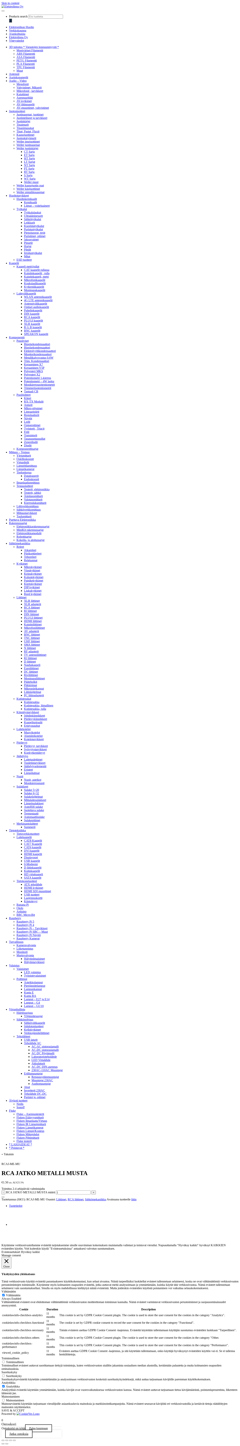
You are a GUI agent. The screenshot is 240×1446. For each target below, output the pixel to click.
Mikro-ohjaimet (33, 408)
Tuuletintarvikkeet (34, 762)
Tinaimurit (22, 124)
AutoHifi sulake (33, 806)
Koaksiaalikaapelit (35, 283)
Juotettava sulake (34, 810)
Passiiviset (22, 340)
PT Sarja (29, 168)
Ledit (27, 421)
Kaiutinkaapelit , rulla (37, 273)
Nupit (19, 776)
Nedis (19, 1104)
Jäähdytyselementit (35, 766)
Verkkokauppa (17, 30)
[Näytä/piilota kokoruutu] (6, 1440)
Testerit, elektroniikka (37, 489)
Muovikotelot (32, 732)
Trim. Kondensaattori (36, 361)
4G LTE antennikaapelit (38, 300)
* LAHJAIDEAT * (20, 1144)
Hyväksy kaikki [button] (30, 1252)
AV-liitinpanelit (25, 104)
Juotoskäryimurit (26, 138)
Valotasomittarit (33, 499)
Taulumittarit (24, 516)
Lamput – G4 (32, 1002)
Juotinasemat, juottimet (30, 114)
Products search (18, 16)
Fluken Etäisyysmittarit (30, 1117)
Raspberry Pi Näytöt (28, 935)
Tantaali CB (31, 391)
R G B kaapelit (33, 327)
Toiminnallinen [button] (10, 1358)
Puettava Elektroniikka (22, 519)
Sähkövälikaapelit (34, 1022)
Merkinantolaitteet (27, 823)
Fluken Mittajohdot (27, 1134)
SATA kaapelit (32, 877)
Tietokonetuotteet (26, 881)
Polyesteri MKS (33, 371)
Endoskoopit (31, 479)
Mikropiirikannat (34, 688)
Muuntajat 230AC (42, 1080)
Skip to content (10, 3)
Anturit (28, 405)
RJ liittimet (30, 611)
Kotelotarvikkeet (34, 739)
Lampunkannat (33, 989)
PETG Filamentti (26, 60)
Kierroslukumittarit (35, 502)
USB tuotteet (31, 894)
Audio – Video (18, 80)
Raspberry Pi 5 (25, 921)
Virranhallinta (17, 1009)
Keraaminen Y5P (34, 367)
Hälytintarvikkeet (34, 962)
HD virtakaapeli (33, 874)
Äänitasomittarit (33, 496)
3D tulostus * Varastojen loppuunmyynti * (34, 47)
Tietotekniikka (17, 830)
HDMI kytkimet (33, 887)
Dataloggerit (31, 475)
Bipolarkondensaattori (37, 344)
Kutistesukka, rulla (35, 708)
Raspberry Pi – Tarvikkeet (31, 928)
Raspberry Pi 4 (25, 925)
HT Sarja (29, 158)
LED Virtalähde (41, 1060)
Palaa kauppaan (38, 1428)
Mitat (27, 256)
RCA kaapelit (32, 317)
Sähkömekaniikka (19, 543)
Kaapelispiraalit (33, 722)
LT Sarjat (29, 161)
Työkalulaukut (32, 212)
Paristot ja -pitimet (34, 1097)
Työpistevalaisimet (35, 975)
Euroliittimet (31, 668)
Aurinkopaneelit (18, 77)
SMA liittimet (32, 644)
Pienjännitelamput (34, 985)
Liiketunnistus (24, 948)
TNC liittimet (32, 638)
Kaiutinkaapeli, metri (36, 276)
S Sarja (28, 175)
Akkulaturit (38, 1063)
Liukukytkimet (32, 590)
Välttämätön (13, 1295)
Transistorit (30, 435)
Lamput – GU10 (34, 1006)
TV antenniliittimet (35, 654)
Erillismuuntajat (33, 1073)
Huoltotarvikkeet (19, 195)
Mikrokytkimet (33, 567)
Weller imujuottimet (28, 141)
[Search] (10, 21)
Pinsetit (28, 242)
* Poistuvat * (16, 1147)
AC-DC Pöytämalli (43, 1053)
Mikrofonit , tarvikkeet (29, 90)
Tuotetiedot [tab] (15, 1205)
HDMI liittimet (33, 621)
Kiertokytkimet (33, 583)
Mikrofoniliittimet (34, 627)
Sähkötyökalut (32, 219)
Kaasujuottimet (25, 134)
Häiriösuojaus (24, 1012)
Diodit (28, 445)
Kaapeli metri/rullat (27, 266)
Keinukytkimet (33, 573)
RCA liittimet (32, 607)
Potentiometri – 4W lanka (39, 381)
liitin (133, 1199)
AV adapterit (31, 631)
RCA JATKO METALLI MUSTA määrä (30, 1192)
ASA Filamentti (25, 57)
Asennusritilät (24, 97)
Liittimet (21, 597)
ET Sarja (29, 155)
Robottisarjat (24, 536)
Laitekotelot (23, 729)
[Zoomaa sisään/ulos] (3, 1440)
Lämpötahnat (32, 773)
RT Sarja (29, 172)
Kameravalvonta (26, 945)
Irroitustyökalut (33, 253)
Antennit (14, 74)
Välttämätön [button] (9, 1291)
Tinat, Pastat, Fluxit (27, 131)
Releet (20, 546)
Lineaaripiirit (31, 411)
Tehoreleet (30, 556)
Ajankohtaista (17, 33)
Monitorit (22, 952)
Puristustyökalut (33, 229)
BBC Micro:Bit (25, 914)
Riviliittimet (31, 675)
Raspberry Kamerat (28, 938)
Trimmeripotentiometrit (37, 388)
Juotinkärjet (23, 121)
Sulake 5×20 (31, 789)
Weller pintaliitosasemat (30, 192)
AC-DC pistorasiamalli (45, 1049)
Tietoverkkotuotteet (27, 833)
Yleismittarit (23, 455)
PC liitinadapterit (34, 695)
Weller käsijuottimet (28, 188)
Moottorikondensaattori (38, 354)
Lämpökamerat (25, 469)
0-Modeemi (31, 864)
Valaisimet (22, 968)
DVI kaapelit (31, 850)
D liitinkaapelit (32, 867)
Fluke (12, 1110)
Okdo (19, 908)
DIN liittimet (31, 614)
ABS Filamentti (25, 53)
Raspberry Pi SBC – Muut (32, 931)
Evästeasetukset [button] (11, 1252)
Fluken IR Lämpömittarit (31, 1124)
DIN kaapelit (31, 313)
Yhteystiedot (16, 40)
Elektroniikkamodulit (28, 533)
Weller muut (31, 182)
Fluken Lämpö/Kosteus (30, 1131)
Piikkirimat (30, 685)
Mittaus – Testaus (19, 452)
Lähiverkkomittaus (27, 506)
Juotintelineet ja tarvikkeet (31, 117)
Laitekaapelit (24, 837)
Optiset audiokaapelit (36, 307)
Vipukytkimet (32, 570)
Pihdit (27, 249)
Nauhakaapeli (32, 665)
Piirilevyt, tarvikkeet (36, 746)
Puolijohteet (23, 394)
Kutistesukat (23, 698)
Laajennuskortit (33, 898)
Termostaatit (31, 813)
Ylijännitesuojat (33, 1016)
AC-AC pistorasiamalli (45, 1046)
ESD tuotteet (24, 259)
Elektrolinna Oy (18, 37)
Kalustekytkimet (33, 577)
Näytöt (28, 418)
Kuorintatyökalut (34, 226)
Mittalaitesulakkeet (35, 800)
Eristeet (28, 769)
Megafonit (22, 84)
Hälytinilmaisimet (34, 958)
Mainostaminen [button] (11, 1396)
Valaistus (14, 965)
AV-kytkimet (24, 101)
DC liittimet (31, 671)
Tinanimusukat (25, 128)
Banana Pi (22, 904)
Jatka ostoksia (18, 1434)
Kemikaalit (30, 202)
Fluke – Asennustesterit (30, 1114)
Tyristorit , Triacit (34, 428)
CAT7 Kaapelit (33, 844)
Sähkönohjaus (24, 1019)
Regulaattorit (31, 415)
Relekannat (30, 560)
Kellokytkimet (32, 1029)
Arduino (21, 911)
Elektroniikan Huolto (21, 27)
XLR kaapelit (32, 323)
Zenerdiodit (31, 442)
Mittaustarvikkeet (26, 513)
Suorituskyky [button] (9, 1372)
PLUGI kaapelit (33, 320)
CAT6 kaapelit (32, 847)
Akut (27, 1087)
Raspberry (15, 918)
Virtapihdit (22, 462)
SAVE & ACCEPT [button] (13, 1410)
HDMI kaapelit (33, 854)
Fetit (26, 432)
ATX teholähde (33, 884)
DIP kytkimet (32, 587)
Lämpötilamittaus (26, 465)
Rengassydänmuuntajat (45, 1076)
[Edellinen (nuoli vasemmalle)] (3, 1443)
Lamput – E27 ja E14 (37, 999)
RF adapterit (31, 651)
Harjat (27, 246)
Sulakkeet (22, 786)
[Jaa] (10, 1440)
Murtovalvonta (25, 955)
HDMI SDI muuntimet (37, 891)
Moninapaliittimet (34, 678)
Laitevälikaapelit (26, 293)
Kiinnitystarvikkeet (27, 712)
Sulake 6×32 (31, 793)
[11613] (3, 1197)
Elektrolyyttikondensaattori (40, 350)
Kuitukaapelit (32, 871)
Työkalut (21, 209)
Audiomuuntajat (41, 1083)
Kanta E (29, 992)
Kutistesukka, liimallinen (38, 705)
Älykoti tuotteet (18, 1100)
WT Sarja (29, 178)
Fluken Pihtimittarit (27, 1137)
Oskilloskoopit (25, 459)
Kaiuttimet (22, 94)
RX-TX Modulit (34, 401)
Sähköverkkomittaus (28, 509)
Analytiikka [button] (8, 1382)
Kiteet (27, 398)
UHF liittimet (32, 641)
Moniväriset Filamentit (29, 50)
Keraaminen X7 (33, 364)
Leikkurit (29, 222)
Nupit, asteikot (32, 779)
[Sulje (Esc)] (14, 1440)
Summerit (29, 827)
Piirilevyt (21, 742)
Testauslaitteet (24, 486)
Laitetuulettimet (33, 759)
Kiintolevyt (30, 901)
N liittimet (30, 648)
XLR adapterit (32, 604)
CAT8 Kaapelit (33, 840)
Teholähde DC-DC (35, 1093)
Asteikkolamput (33, 982)
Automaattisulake (34, 816)
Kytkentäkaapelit (34, 286)
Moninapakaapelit (34, 290)
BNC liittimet (32, 634)
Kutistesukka (31, 702)
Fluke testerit (24, 1141)
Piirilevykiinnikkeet (35, 719)
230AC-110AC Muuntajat (47, 1070)
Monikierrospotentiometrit (39, 384)
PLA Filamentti (25, 63)
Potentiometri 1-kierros (37, 378)
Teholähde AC (32, 1043)
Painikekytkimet (33, 580)
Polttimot (21, 979)
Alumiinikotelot (33, 735)
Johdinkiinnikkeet (34, 715)
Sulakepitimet (32, 820)
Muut (19, 70)
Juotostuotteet (17, 111)
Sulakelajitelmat (33, 796)
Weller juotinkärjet (27, 148)
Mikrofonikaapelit (34, 280)
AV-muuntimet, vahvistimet (32, 107)
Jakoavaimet (31, 239)
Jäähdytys (22, 756)
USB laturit (31, 1039)
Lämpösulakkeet (34, 803)
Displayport (31, 857)
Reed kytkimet (32, 594)
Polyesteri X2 (32, 374)
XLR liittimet (32, 600)
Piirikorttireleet (32, 553)
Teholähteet (23, 1036)
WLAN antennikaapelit (38, 296)
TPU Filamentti (25, 67)
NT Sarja (29, 165)
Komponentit (17, 337)
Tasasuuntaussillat (34, 438)
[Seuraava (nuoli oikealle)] (6, 1443)
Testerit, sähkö (32, 492)
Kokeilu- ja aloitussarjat (30, 540)
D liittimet (30, 661)
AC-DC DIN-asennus (45, 1066)
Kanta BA (30, 995)
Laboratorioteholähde (44, 1056)
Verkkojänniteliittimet (36, 1033)
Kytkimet (22, 563)
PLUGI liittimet (33, 617)
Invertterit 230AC (34, 1090)
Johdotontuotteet (34, 1026)
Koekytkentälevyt (34, 752)
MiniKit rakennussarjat (30, 529)
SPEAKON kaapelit (36, 334)
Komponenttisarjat (27, 448)
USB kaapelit (32, 860)
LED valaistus (32, 972)
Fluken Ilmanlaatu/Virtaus (31, 1120)
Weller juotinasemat (28, 145)
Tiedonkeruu (24, 472)
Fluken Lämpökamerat (29, 1127)
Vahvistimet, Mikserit (29, 87)
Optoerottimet (32, 425)
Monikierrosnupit (34, 783)
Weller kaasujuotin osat (30, 185)
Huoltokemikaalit (26, 199)
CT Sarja (29, 151)
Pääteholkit (30, 681)
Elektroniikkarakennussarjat (32, 526)
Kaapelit (14, 263)
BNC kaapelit (32, 330)
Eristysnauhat (32, 725)
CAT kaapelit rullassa (36, 269)
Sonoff (20, 1107)
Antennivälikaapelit (35, 303)
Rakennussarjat (18, 523)
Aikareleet (30, 550)
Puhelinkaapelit (33, 310)
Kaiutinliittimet (33, 624)
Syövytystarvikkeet (35, 749)
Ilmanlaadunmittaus (28, 482)
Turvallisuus (16, 941)
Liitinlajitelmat (32, 692)
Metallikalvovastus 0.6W (38, 357)
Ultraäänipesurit (33, 215)
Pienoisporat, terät (34, 232)
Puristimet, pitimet (34, 236)
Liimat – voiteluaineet (37, 205)
